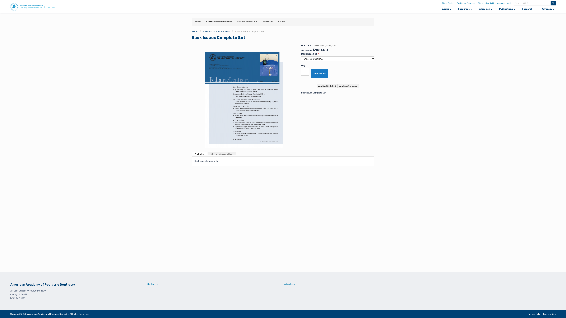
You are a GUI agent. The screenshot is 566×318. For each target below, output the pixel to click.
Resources (464, 9)
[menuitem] (198, 22)
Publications (506, 9)
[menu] (283, 22)
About (445, 9)
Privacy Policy (535, 314)
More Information (222, 154)
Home (195, 31)
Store (480, 3)
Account (501, 3)
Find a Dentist (448, 3)
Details (199, 154)
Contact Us (152, 284)
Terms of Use (549, 314)
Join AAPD (490, 3)
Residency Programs (466, 3)
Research (527, 9)
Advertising (289, 284)
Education (484, 9)
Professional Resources (216, 31)
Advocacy (547, 9)
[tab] (199, 153)
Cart (509, 3)
